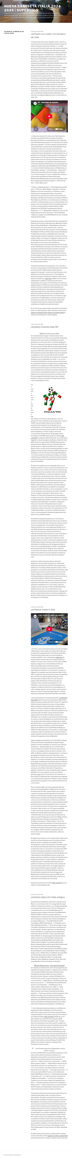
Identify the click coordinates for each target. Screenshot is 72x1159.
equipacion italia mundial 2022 (58, 1136)
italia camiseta (57, 883)
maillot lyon (59, 657)
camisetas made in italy (43, 609)
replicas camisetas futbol (39, 312)
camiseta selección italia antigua (48, 897)
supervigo (48, 278)
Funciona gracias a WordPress (12, 1155)
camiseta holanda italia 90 (44, 326)
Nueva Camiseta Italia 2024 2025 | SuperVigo (32, 8)
